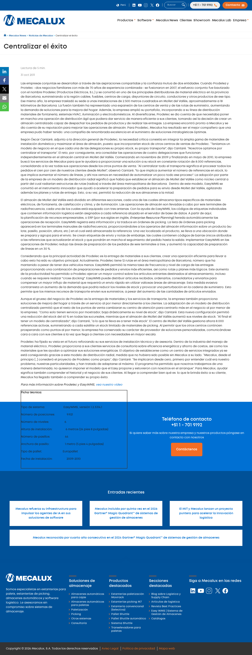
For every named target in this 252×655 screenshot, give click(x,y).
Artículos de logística (165, 602)
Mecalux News (167, 20)
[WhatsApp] (4, 106)
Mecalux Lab (221, 20)
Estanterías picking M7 (126, 602)
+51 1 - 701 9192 (186, 425)
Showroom (202, 20)
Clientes (186, 20)
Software (144, 20)
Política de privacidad (138, 648)
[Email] (4, 98)
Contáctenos (186, 449)
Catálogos (158, 619)
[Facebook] (4, 80)
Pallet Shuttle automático (128, 619)
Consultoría (79, 623)
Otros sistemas (81, 619)
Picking (76, 614)
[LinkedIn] (4, 71)
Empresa (240, 20)
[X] (4, 89)
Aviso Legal (110, 648)
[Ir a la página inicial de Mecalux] (5, 36)
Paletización (79, 610)
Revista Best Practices (166, 606)
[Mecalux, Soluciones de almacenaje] (34, 26)
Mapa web (167, 648)
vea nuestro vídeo (109, 384)
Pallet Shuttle (120, 614)
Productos (125, 20)
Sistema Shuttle (121, 623)
